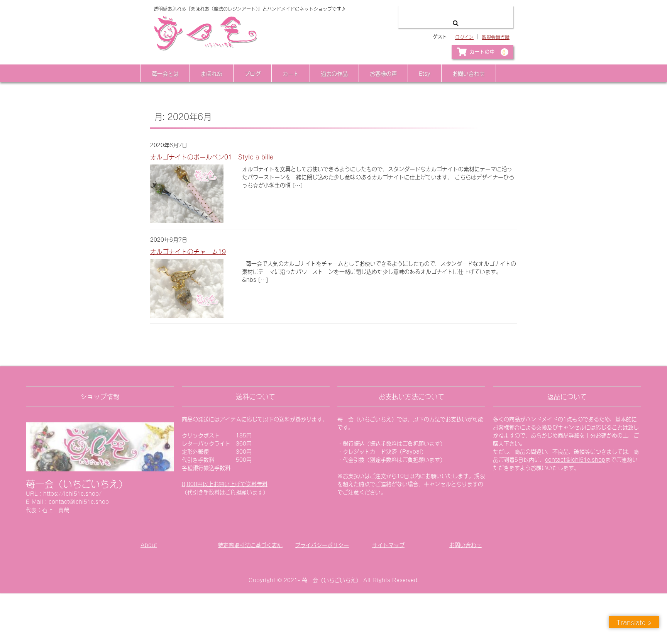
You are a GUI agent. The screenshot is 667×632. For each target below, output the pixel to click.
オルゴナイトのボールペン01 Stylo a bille (211, 156)
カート (291, 73)
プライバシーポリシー (322, 544)
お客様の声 (383, 73)
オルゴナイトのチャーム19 (188, 251)
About (149, 544)
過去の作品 (334, 73)
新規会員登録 (496, 36)
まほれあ (211, 73)
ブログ (252, 73)
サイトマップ (388, 544)
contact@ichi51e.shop (575, 459)
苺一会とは (165, 73)
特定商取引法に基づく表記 (250, 544)
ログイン (464, 36)
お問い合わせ (468, 73)
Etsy (424, 73)
